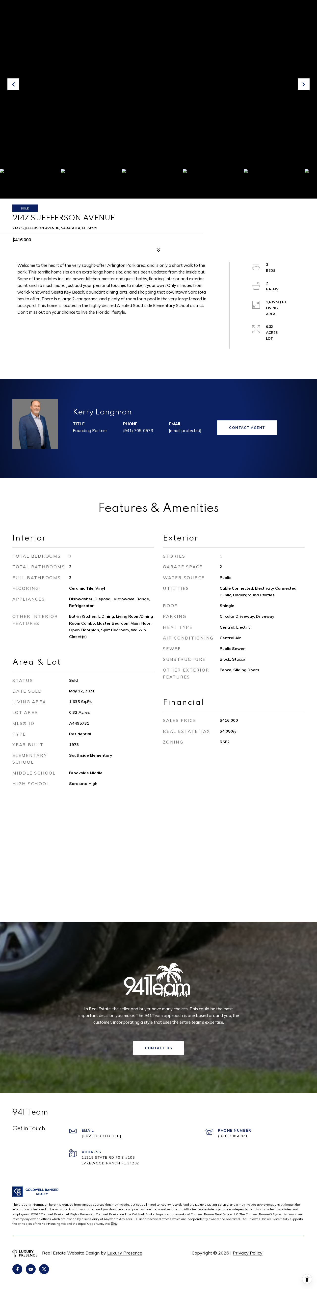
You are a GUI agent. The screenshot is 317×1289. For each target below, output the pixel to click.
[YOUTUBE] (31, 1269)
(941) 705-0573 (138, 430)
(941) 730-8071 (233, 1136)
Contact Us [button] (158, 1048)
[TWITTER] (44, 1269)
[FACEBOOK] (17, 1269)
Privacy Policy (248, 1253)
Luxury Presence (124, 1253)
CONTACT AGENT (247, 427)
